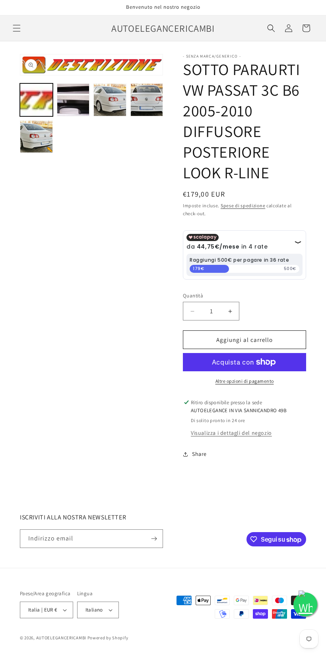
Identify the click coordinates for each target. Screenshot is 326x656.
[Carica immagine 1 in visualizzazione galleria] (36, 99)
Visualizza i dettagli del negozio (231, 432)
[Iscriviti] (154, 538)
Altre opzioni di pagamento (244, 381)
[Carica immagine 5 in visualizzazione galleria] (36, 136)
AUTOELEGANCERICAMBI (61, 638)
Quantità (193, 295)
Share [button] (199, 453)
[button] (16, 28)
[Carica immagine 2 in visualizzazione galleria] (73, 99)
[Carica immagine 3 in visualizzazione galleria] (109, 99)
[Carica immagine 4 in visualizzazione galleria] (146, 99)
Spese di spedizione (243, 205)
